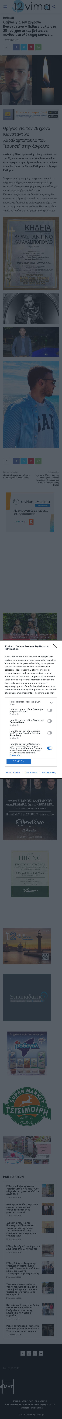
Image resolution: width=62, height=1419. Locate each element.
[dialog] (31, 709)
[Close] (56, 647)
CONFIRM (19, 761)
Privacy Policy (49, 772)
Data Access (31, 772)
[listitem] (31, 703)
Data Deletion (13, 772)
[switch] (49, 710)
